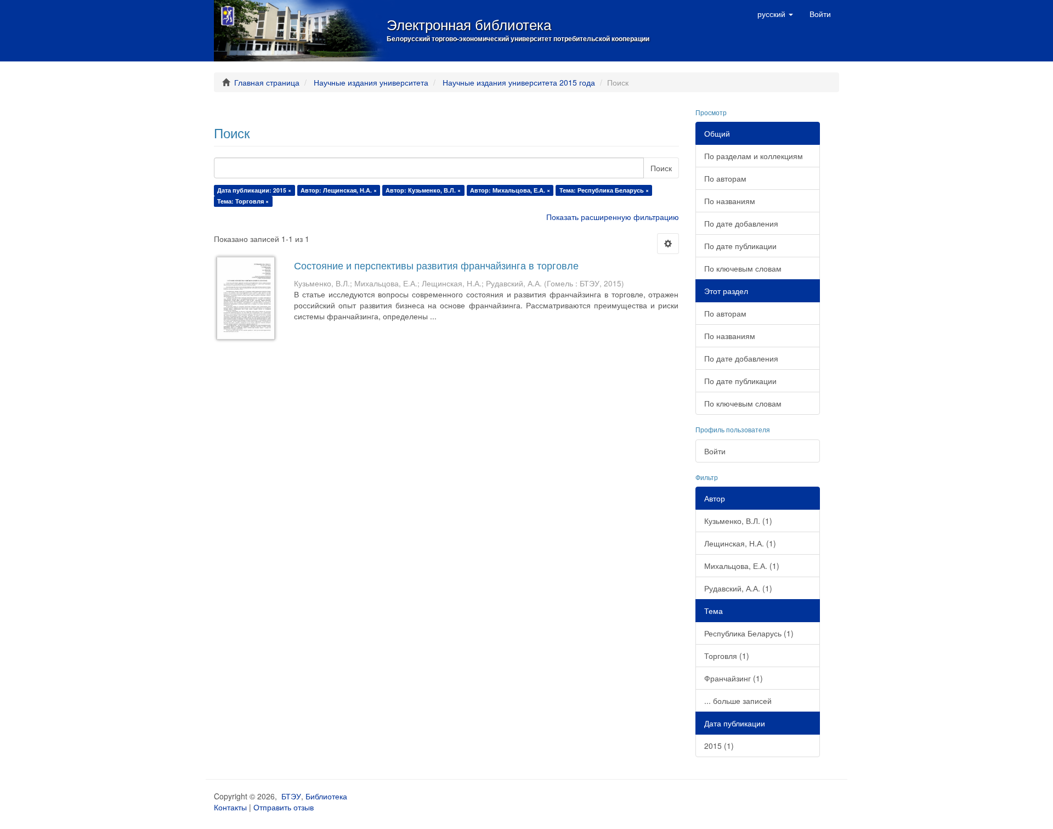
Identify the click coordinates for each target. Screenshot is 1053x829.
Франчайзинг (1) (733, 678)
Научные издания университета (371, 82)
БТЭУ (291, 796)
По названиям (729, 200)
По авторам (725, 178)
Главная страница (266, 82)
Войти (715, 450)
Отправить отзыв (283, 807)
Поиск (661, 167)
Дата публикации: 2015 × (254, 190)
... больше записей (738, 700)
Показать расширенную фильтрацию (612, 216)
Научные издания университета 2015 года (519, 82)
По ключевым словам (743, 268)
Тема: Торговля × (243, 201)
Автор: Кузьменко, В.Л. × (423, 190)
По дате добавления (741, 223)
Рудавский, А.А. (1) (738, 588)
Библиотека (326, 796)
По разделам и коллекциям (753, 155)
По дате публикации (740, 245)
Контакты (230, 807)
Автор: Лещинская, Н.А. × (339, 190)
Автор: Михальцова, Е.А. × (510, 190)
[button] (775, 13)
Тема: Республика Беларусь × (604, 190)
